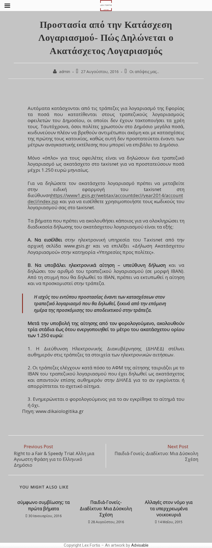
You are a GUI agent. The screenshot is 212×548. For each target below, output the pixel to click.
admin (64, 71)
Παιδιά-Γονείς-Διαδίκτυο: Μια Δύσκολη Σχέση (106, 508)
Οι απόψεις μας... (144, 71)
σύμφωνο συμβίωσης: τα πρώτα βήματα (43, 505)
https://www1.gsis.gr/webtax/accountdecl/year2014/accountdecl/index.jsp (105, 198)
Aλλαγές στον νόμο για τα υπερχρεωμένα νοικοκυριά (168, 508)
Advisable (140, 545)
